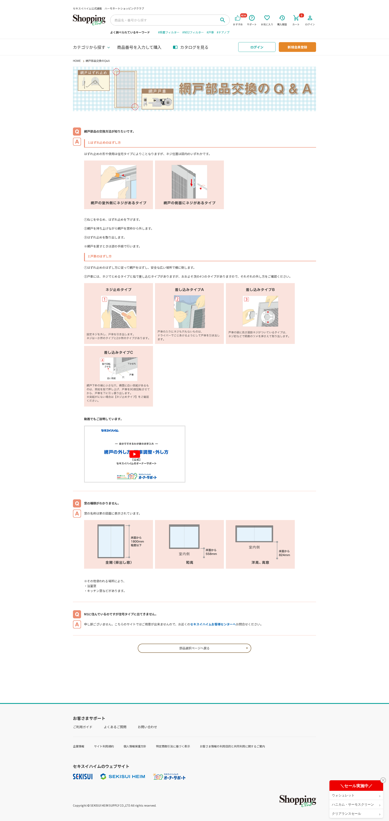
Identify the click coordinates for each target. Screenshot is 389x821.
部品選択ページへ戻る (194, 648)
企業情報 (78, 746)
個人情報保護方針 (135, 746)
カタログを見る (194, 47)
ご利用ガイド (82, 726)
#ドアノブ (223, 32)
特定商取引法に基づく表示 (173, 746)
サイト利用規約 (104, 746)
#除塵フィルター (169, 32)
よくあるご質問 (115, 726)
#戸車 (210, 32)
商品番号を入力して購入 (139, 47)
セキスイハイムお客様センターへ (213, 624)
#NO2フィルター (193, 32)
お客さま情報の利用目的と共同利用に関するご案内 (232, 746)
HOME (77, 60)
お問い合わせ (147, 726)
